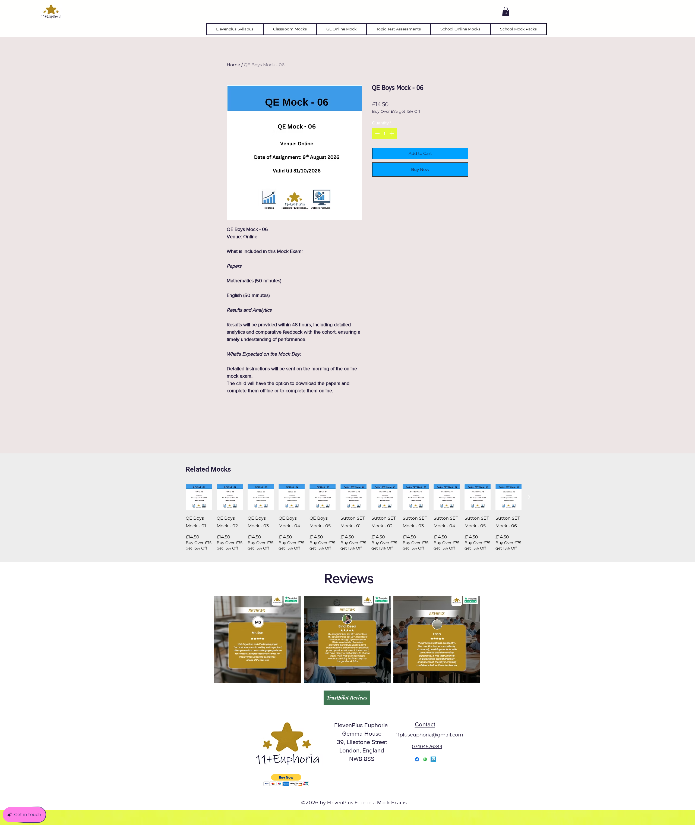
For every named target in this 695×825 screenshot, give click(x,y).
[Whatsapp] (425, 759)
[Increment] (392, 133)
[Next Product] (529, 497)
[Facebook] (417, 759)
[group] (353, 517)
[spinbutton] (384, 133)
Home (233, 64)
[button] (506, 11)
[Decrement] (377, 133)
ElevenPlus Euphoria (362, 725)
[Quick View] (199, 497)
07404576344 (427, 746)
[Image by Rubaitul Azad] (433, 759)
